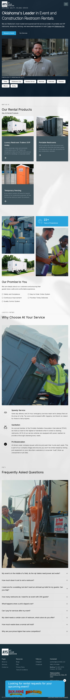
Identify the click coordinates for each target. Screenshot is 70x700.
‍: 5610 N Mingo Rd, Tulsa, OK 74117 (58, 674)
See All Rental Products (10, 113)
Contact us (5, 667)
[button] (66, 4)
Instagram (39, 662)
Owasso (61, 81)
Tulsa (49, 26)
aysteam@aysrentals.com (57, 662)
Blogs (18, 662)
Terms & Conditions (22, 670)
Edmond (51, 81)
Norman (41, 81)
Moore (6, 86)
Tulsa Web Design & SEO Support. (58, 697)
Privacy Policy (20, 667)
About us (4, 662)
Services (4, 664)
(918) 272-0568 (54, 664)
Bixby (14, 86)
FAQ (17, 664)
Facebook (39, 664)
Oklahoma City (59, 26)
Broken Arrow (30, 81)
